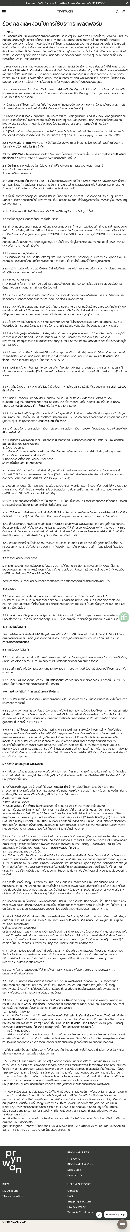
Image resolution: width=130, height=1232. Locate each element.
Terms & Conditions (80, 1212)
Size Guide (74, 1170)
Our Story (73, 1159)
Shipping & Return (79, 1201)
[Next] (120, 3)
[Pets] (65, 11)
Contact (72, 1190)
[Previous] (9, 3)
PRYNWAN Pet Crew (80, 1164)
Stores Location (12, 1196)
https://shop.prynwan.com (36, 158)
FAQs (70, 1196)
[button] (124, 11)
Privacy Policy (76, 1207)
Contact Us (74, 1175)
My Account (10, 1190)
